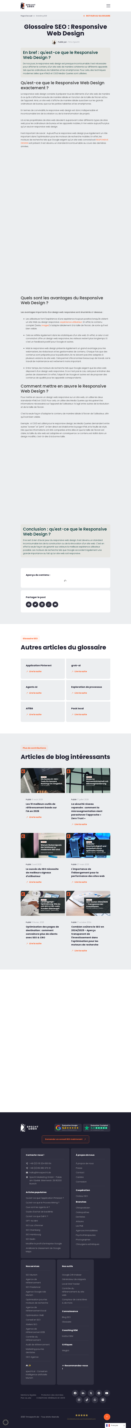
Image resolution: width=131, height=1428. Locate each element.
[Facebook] (75, 1393)
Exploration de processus (86, 687)
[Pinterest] (99, 1393)
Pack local (77, 708)
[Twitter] (91, 1393)
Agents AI (31, 687)
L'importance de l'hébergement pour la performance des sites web (88, 872)
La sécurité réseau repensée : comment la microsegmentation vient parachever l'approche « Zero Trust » (86, 811)
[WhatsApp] (95, 1400)
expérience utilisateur (71, 322)
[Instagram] (79, 1400)
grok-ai (76, 665)
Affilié (29, 708)
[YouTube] (106, 1393)
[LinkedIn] (83, 1393)
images (45, 325)
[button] (29, 604)
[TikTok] (87, 1400)
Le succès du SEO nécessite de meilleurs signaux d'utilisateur (42, 872)
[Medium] (103, 1400)
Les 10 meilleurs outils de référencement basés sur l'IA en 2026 (41, 807)
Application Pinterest (39, 665)
